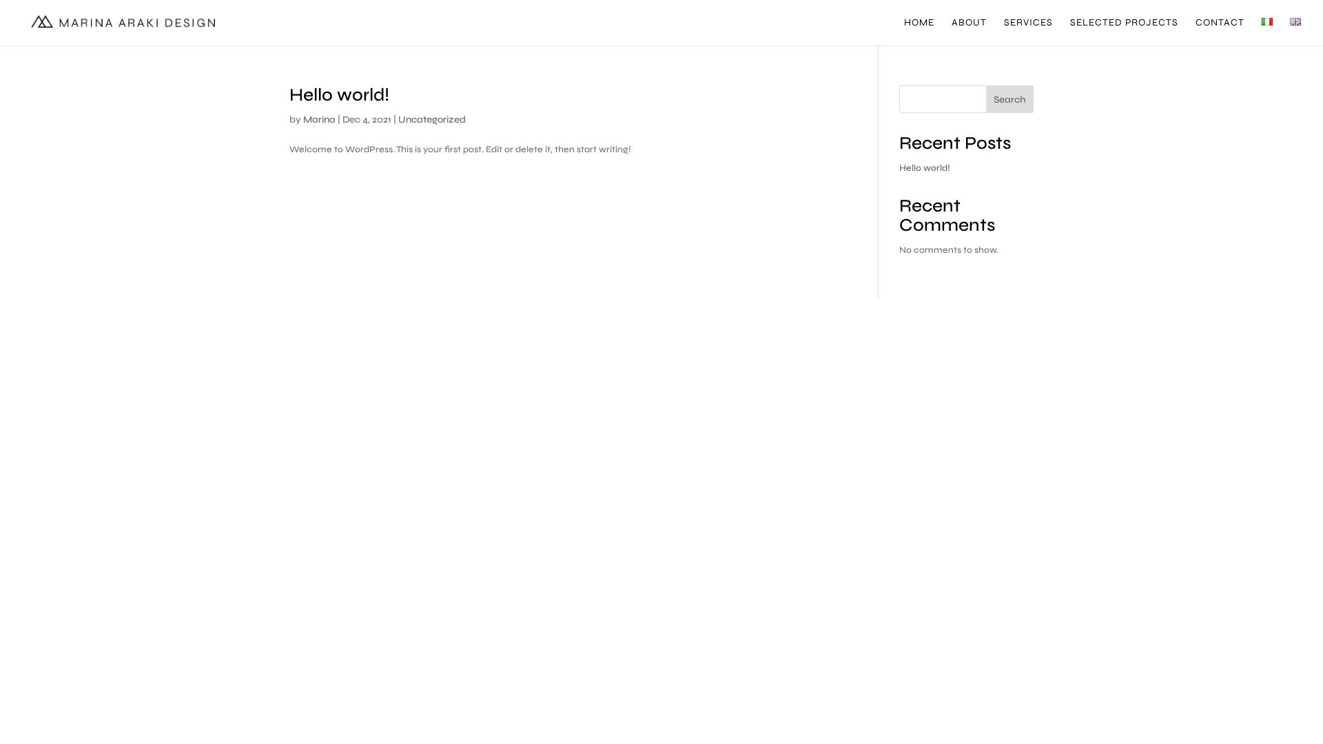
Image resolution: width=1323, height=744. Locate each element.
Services (1028, 23)
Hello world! (339, 94)
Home (919, 23)
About (969, 23)
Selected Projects (1124, 23)
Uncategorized (432, 119)
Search (1010, 99)
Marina (319, 119)
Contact (1220, 23)
